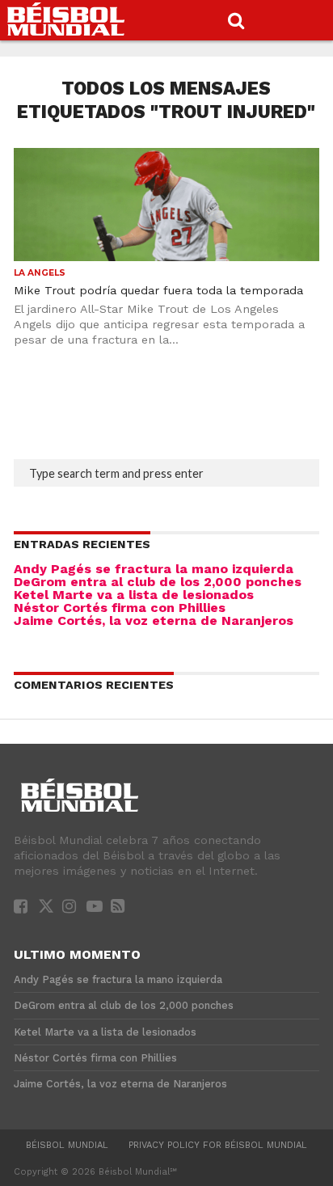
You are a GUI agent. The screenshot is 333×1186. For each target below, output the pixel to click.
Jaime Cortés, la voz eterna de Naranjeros (153, 620)
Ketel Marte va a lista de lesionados (134, 594)
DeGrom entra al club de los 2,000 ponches (157, 581)
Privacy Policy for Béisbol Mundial (218, 1145)
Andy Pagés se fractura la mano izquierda (153, 568)
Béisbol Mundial (67, 1145)
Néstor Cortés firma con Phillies (120, 607)
